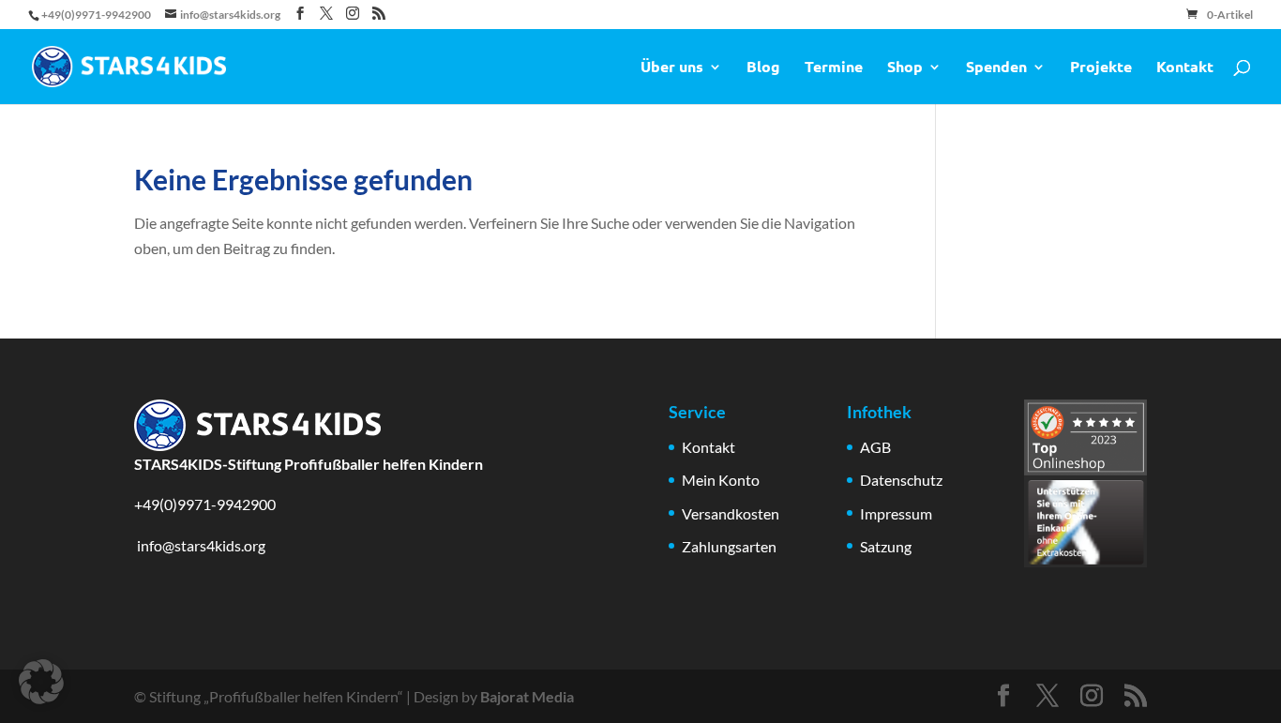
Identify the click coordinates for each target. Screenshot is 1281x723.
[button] (41, 681)
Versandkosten (730, 513)
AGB (875, 447)
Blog (763, 68)
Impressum (896, 513)
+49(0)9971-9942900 (205, 504)
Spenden (996, 68)
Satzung (886, 546)
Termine (834, 68)
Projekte (1101, 68)
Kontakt (1184, 68)
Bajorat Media (527, 696)
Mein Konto (721, 480)
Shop (905, 68)
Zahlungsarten (729, 546)
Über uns (671, 68)
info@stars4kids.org (199, 545)
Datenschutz (901, 480)
